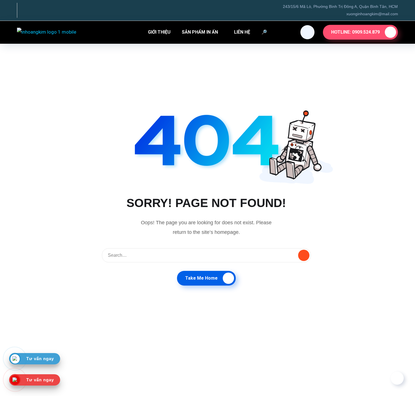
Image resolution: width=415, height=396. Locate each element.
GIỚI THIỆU (159, 32)
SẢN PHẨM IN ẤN (200, 32)
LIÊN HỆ (242, 32)
